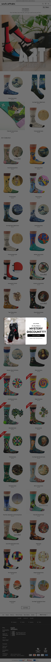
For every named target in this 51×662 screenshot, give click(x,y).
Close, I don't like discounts (36, 338)
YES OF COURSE (36, 335)
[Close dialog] (45, 319)
